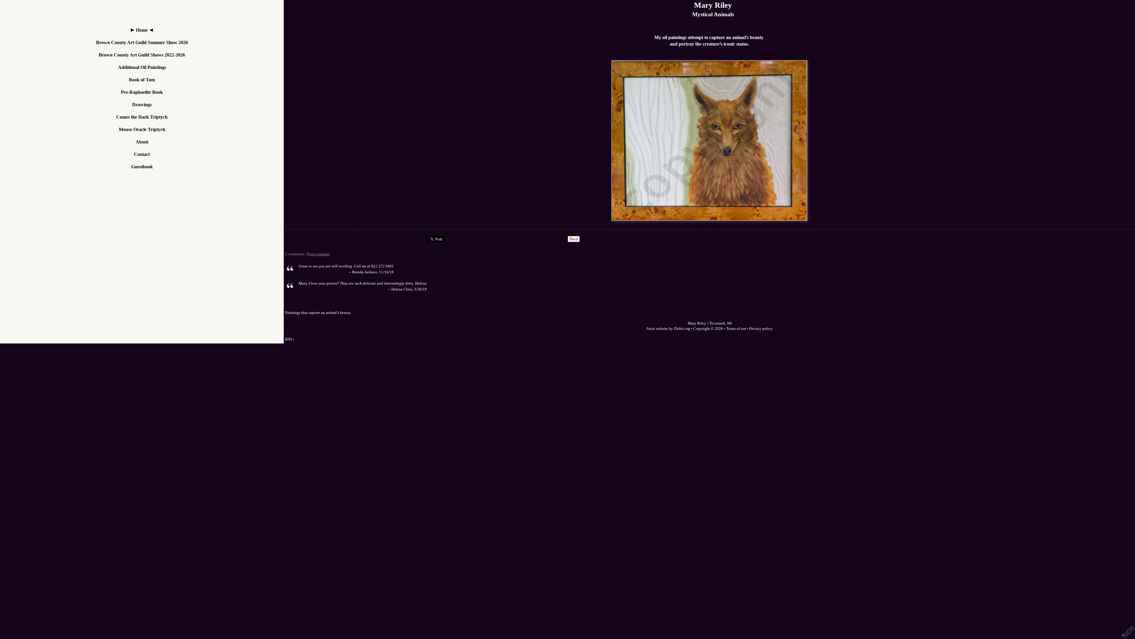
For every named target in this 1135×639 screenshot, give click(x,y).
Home (142, 30)
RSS (288, 339)
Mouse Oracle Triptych (142, 129)
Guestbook (142, 166)
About (142, 141)
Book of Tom (142, 79)
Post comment (318, 254)
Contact (142, 154)
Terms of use (736, 329)
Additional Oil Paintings (142, 67)
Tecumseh (717, 323)
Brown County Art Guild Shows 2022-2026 (142, 54)
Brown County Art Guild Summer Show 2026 (142, 42)
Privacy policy (761, 329)
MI (729, 323)
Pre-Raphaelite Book (142, 92)
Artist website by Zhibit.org (668, 329)
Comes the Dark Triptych (142, 117)
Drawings (142, 104)
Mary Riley (713, 5)
